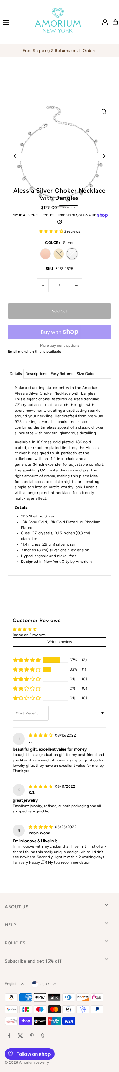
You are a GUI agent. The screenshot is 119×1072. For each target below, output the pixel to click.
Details (16, 374)
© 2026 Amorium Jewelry (27, 1062)
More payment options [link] (59, 345)
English (11, 984)
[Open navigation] (12, 22)
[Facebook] (9, 1036)
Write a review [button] (59, 642)
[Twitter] (20, 1036)
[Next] (104, 156)
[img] (41, 735)
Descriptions (36, 374)
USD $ (45, 984)
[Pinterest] (32, 1036)
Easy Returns (62, 374)
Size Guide (86, 374)
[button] (51, 231)
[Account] (105, 22)
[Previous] (15, 156)
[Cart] (115, 22)
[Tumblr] (42, 1036)
